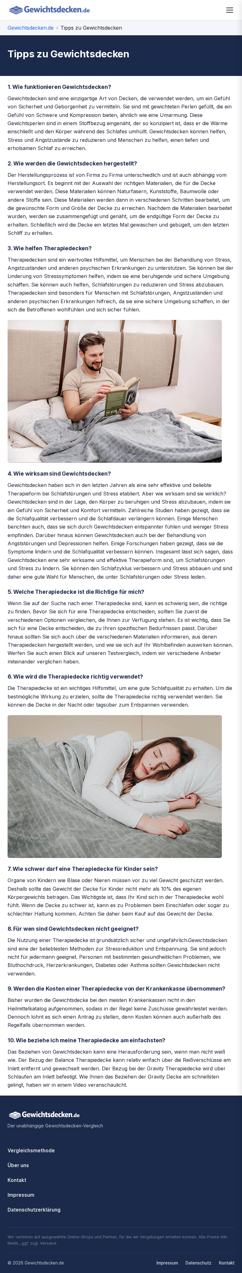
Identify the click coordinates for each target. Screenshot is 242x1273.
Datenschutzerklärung (34, 1210)
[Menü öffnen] (229, 10)
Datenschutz (198, 1262)
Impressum (21, 1195)
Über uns (18, 1165)
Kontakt (17, 1180)
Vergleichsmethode (31, 1151)
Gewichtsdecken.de (31, 28)
